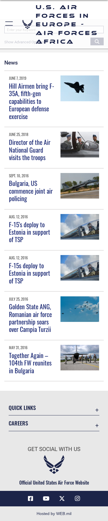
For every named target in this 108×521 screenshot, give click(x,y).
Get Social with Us (54, 449)
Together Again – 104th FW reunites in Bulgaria (30, 363)
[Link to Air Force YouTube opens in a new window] (46, 498)
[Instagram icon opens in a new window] (77, 498)
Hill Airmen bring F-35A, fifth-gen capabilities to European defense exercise (31, 101)
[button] (9, 24)
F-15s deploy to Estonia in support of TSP (29, 273)
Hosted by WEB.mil (54, 513)
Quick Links (22, 407)
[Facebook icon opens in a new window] (30, 498)
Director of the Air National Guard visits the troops (29, 149)
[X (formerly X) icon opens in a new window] (62, 498)
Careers (18, 423)
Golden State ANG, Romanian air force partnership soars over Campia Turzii (30, 318)
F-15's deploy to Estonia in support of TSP (29, 232)
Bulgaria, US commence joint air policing (31, 190)
